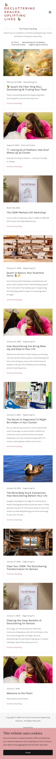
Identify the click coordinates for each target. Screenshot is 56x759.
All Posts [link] (15, 42)
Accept (28, 752)
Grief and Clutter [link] (19, 44)
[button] (50, 12)
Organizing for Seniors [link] (38, 44)
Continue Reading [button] (14, 103)
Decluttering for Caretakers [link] (33, 42)
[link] (20, 19)
